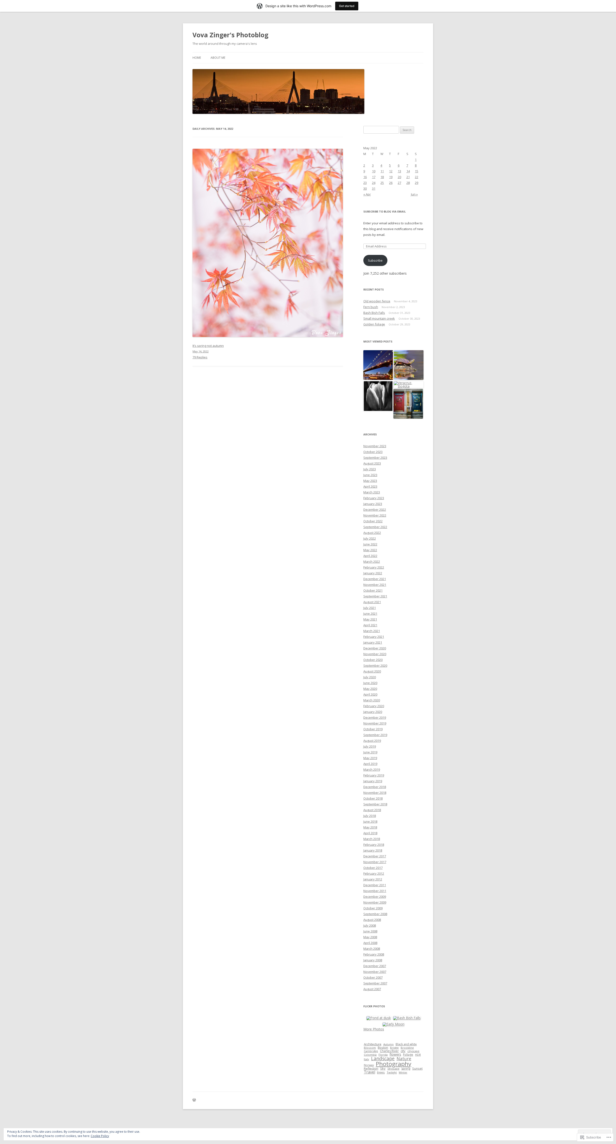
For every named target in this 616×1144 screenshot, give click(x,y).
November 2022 (374, 515)
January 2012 (372, 879)
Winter (403, 1072)
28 (408, 183)
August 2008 (372, 920)
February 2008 (373, 954)
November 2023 (374, 446)
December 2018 (374, 787)
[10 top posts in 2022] (409, 365)
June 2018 (370, 821)
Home (196, 58)
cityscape (413, 1051)
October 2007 (373, 977)
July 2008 (369, 925)
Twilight (392, 1072)
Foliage (408, 1055)
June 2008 (370, 931)
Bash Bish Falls (374, 312)
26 (390, 183)
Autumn (388, 1044)
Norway (369, 1065)
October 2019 (373, 729)
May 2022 (370, 550)
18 (382, 177)
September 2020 (375, 665)
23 (365, 183)
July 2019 (369, 746)
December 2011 (374, 885)
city (403, 1051)
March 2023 (371, 492)
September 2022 (375, 527)
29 (416, 183)
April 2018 (370, 833)
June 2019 (370, 752)
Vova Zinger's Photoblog (230, 35)
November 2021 (374, 584)
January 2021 (372, 642)
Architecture (372, 1044)
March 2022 (371, 561)
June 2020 (370, 683)
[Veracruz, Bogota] (409, 384)
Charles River (389, 1051)
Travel (369, 1072)
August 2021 (372, 602)
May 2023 (370, 480)
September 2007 (375, 983)
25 (382, 183)
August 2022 (372, 532)
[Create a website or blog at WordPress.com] (194, 1100)
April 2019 (370, 764)
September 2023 (375, 457)
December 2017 (374, 856)
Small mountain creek (379, 318)
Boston (383, 1047)
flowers (395, 1054)
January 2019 (372, 781)
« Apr (367, 194)
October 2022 (373, 521)
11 (382, 171)
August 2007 (372, 989)
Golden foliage (374, 324)
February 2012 (373, 873)
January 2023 (372, 504)
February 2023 (373, 498)
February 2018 (373, 844)
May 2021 (370, 619)
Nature (404, 1058)
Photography (393, 1064)
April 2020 (370, 694)
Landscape (383, 1058)
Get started (346, 6)
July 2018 (369, 816)
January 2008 (372, 960)
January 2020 (372, 712)
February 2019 (373, 775)
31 (373, 188)
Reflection (371, 1068)
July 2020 (369, 677)
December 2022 (374, 509)
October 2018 (373, 798)
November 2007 (374, 971)
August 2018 (372, 810)
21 (408, 177)
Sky (382, 1068)
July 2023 (369, 469)
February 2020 (373, 706)
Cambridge (371, 1051)
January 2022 (372, 573)
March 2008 (371, 948)
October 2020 (373, 660)
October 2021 (373, 590)
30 (365, 188)
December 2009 (374, 896)
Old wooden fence (376, 301)
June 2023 (370, 475)
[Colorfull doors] (408, 404)
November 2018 (374, 792)
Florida (383, 1054)
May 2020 (370, 688)
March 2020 (371, 700)
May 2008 (370, 937)
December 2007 (374, 966)
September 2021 (375, 596)
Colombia (370, 1054)
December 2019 (374, 717)
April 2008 (370, 943)
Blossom (370, 1047)
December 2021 (374, 579)
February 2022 (373, 567)
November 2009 (374, 902)
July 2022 (369, 538)
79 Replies (199, 357)
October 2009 (373, 908)
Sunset (417, 1068)
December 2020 (374, 648)
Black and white (406, 1044)
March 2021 (371, 631)
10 (373, 171)
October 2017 (373, 868)
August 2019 (372, 740)
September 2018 (375, 804)
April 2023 (370, 486)
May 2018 (370, 827)
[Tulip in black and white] (378, 396)
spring (405, 1068)
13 (399, 171)
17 (373, 177)
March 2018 (371, 839)
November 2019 (374, 723)
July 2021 (369, 608)
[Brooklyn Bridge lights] (378, 365)
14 (408, 171)
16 (365, 177)
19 (390, 177)
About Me (218, 58)
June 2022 (370, 544)
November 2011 (374, 891)
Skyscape (393, 1068)
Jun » (414, 194)
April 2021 (370, 625)
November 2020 (374, 654)
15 (416, 171)
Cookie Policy (100, 1136)
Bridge (394, 1047)
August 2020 (372, 671)
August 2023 (372, 463)
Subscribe (375, 260)
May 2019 (370, 758)
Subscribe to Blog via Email (384, 211)
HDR (418, 1054)
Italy (366, 1059)
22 (416, 177)
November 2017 (374, 862)
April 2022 (370, 556)
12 (390, 171)
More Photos (373, 1029)
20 (399, 177)
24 (373, 183)
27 (399, 183)
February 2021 (373, 636)
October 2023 (373, 452)
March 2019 (371, 769)
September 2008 (375, 914)
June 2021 (370, 613)
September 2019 (375, 735)
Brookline (407, 1047)
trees (381, 1072)
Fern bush (370, 307)
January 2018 (372, 850)
